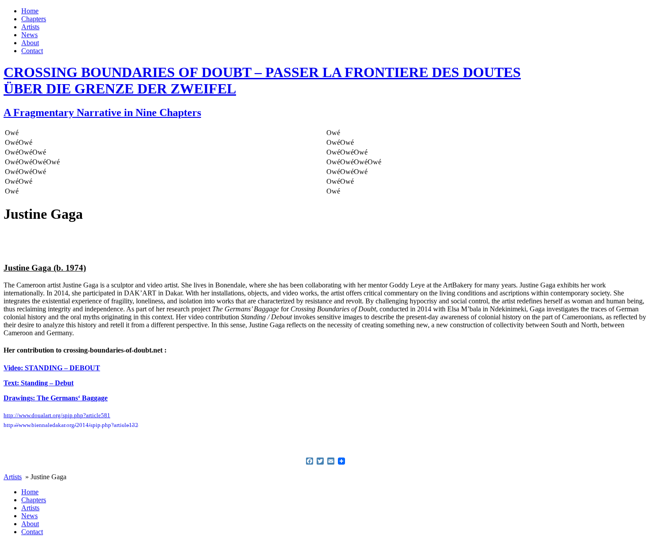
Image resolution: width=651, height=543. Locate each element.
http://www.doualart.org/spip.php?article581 (57, 415)
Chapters (33, 19)
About (30, 43)
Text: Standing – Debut (39, 383)
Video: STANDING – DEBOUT (52, 368)
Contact (32, 50)
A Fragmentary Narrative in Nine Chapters (102, 112)
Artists (30, 27)
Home (30, 11)
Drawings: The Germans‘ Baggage (56, 398)
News (29, 35)
